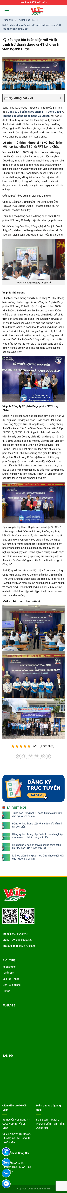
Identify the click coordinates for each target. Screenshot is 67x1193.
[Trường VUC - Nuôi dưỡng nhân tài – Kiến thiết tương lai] (37, 10)
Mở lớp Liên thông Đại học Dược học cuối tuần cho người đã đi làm (38, 857)
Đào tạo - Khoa (10, 978)
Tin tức (6, 991)
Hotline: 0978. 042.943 (33, 2)
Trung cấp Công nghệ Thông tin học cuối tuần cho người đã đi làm (37, 815)
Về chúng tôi (9, 966)
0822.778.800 (27, 945)
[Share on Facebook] (24, 756)
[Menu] (5, 10)
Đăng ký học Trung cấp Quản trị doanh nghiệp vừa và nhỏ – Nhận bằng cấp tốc (37, 836)
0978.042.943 (20, 933)
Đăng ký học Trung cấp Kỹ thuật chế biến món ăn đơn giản (37, 825)
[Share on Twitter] (30, 756)
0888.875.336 (24, 939)
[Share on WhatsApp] (18, 756)
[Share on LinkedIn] (48, 756)
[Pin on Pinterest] (42, 756)
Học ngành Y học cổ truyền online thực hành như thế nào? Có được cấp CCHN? (36, 846)
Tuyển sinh (8, 972)
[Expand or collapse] (61, 98)
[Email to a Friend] (36, 756)
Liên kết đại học (11, 984)
